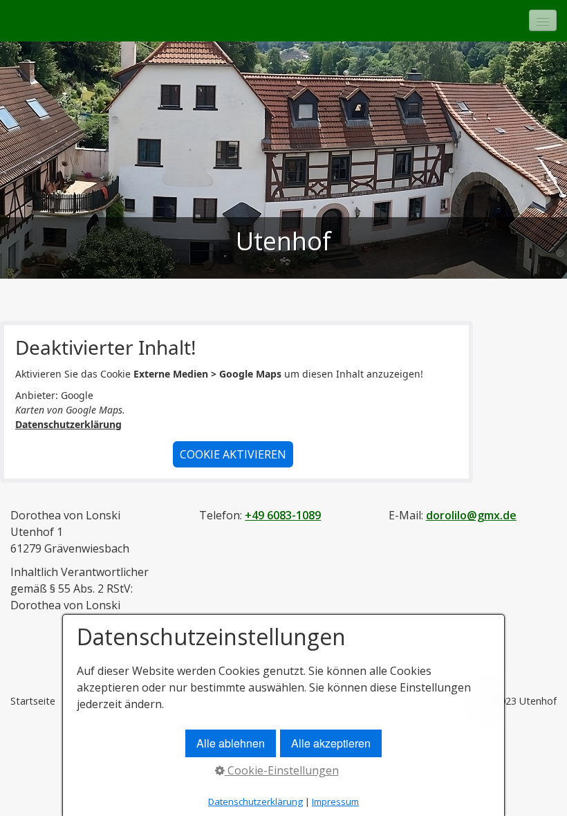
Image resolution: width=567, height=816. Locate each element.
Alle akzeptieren (331, 743)
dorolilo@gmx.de (471, 515)
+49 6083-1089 (283, 515)
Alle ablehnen (230, 743)
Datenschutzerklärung (68, 424)
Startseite (32, 700)
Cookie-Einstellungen (282, 770)
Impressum (335, 801)
